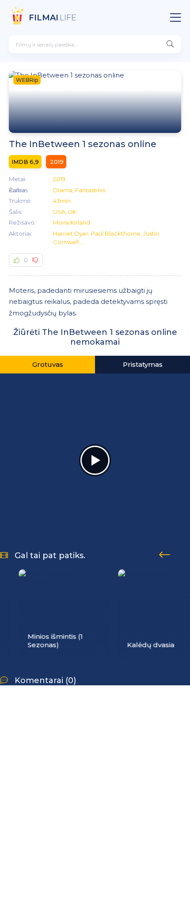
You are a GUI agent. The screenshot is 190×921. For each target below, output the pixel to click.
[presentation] (164, 553)
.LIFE (52, 18)
